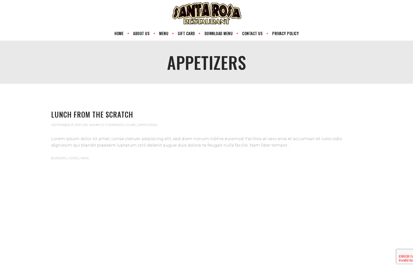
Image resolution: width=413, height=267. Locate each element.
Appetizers (148, 125)
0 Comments (113, 125)
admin (94, 125)
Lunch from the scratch (92, 114)
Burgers (59, 158)
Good (73, 158)
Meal (85, 158)
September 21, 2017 (66, 125)
